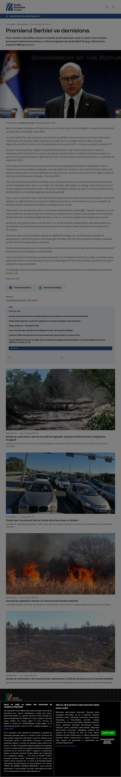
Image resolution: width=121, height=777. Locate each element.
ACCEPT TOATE (108, 733)
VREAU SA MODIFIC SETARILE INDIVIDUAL (107, 741)
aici (25, 756)
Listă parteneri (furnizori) (66, 746)
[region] (60, 739)
